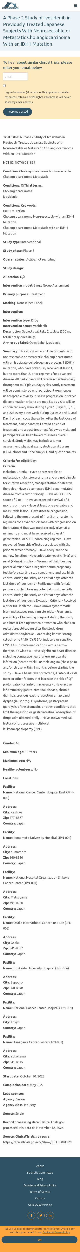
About (40, 1166)
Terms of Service (40, 1191)
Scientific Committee (40, 1172)
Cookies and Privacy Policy (40, 1185)
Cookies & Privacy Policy (56, 1232)
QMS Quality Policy (40, 1204)
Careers (40, 1198)
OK (40, 1239)
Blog (40, 1179)
